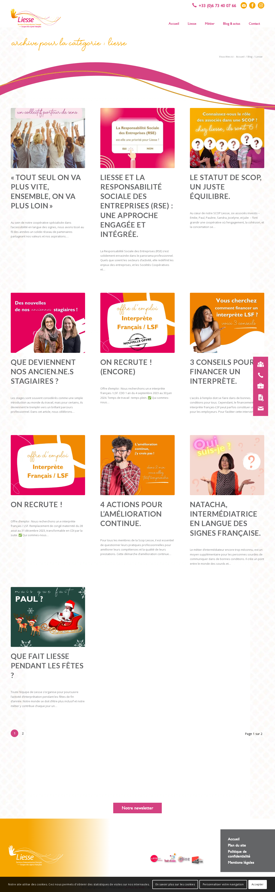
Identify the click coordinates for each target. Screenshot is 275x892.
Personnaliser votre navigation (223, 884)
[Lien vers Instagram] (261, 5)
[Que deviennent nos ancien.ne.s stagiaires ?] (48, 323)
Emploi (104, 378)
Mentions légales (241, 862)
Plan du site (237, 845)
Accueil (234, 839)
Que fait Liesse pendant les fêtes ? (47, 665)
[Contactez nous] (260, 408)
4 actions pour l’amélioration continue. (131, 514)
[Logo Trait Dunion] (170, 858)
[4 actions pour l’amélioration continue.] (137, 465)
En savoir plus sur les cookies (175, 884)
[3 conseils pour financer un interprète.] (227, 323)
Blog (14, 212)
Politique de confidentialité (239, 853)
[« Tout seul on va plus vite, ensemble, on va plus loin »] (48, 138)
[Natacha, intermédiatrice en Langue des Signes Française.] (227, 465)
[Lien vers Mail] (244, 5)
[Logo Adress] (198, 861)
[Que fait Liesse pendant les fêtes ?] (48, 617)
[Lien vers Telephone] (216, 5)
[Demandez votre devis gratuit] (260, 397)
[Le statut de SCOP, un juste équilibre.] (227, 138)
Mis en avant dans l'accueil (41, 212)
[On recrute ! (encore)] (137, 323)
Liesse (20, 212)
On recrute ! (37, 504)
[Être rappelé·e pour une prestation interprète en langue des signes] (260, 375)
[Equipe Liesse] (260, 364)
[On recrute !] (48, 465)
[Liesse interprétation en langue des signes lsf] (36, 18)
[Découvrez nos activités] (260, 385)
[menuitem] (173, 23)
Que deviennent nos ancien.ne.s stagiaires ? (43, 371)
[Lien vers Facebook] (252, 5)
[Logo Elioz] (184, 859)
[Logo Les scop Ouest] (156, 858)
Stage (28, 388)
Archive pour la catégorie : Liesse (69, 44)
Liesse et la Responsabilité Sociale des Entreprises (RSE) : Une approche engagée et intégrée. (136, 205)
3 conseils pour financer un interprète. (222, 371)
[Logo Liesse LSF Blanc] (36, 855)
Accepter (258, 884)
